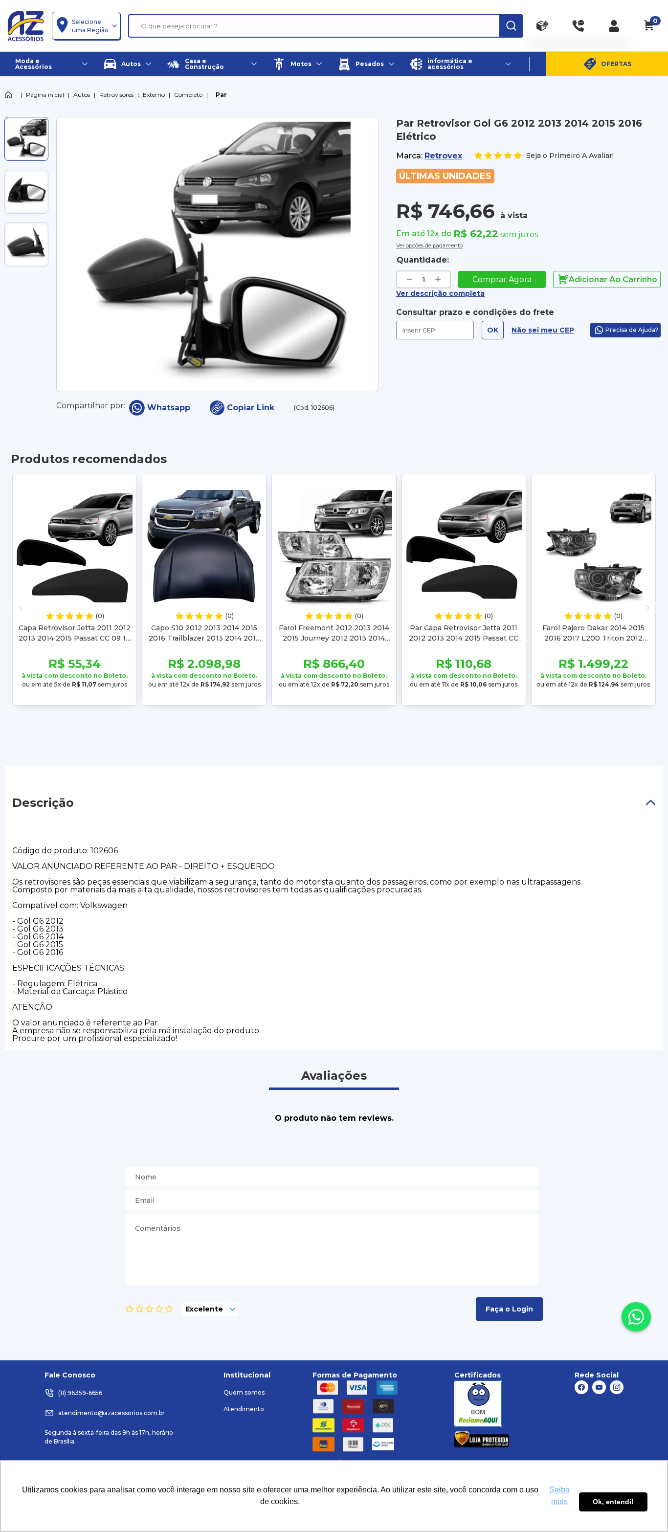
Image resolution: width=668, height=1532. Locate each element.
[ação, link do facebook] (581, 1387)
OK (492, 330)
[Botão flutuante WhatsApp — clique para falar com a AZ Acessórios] (636, 1317)
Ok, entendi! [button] (613, 1502)
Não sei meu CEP (543, 330)
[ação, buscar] (511, 26)
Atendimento (243, 1409)
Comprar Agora (502, 279)
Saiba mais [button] (559, 1496)
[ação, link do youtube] (599, 1387)
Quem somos (244, 1392)
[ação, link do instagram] (616, 1387)
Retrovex (443, 155)
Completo (188, 94)
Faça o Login (509, 1309)
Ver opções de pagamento (429, 244)
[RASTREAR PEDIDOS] (543, 26)
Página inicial (45, 94)
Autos (81, 94)
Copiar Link (250, 407)
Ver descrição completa (440, 293)
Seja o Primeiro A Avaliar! (570, 155)
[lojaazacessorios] (25, 25)
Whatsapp (168, 407)
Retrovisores (116, 94)
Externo (154, 94)
